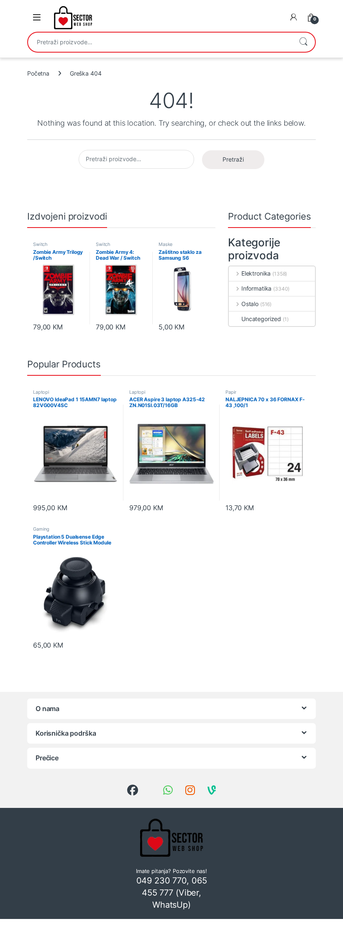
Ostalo (250, 303)
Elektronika (256, 273)
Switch (40, 244)
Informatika (256, 288)
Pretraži (303, 42)
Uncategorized (261, 318)
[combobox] (160, 42)
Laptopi (41, 392)
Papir (230, 392)
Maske (165, 244)
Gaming (41, 529)
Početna (38, 73)
